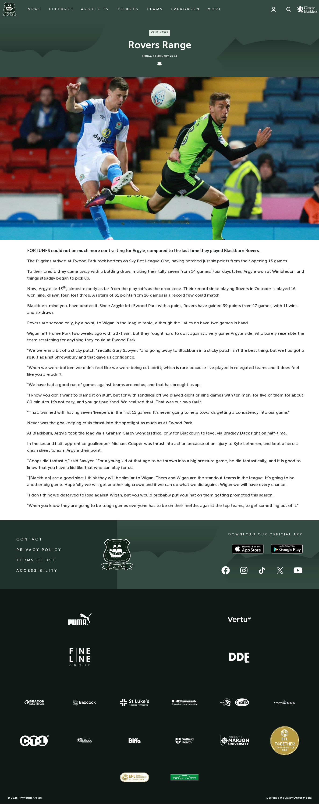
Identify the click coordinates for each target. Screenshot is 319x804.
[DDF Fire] (239, 657)
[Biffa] (134, 740)
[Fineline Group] (79, 657)
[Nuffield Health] (184, 740)
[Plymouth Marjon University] (234, 740)
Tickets (128, 9)
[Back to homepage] (9, 9)
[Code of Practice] (284, 740)
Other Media (302, 797)
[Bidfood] (84, 740)
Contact (29, 539)
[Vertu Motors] (239, 619)
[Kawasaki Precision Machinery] (184, 702)
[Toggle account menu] (273, 9)
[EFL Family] (134, 777)
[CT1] (34, 740)
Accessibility (37, 570)
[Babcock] (84, 702)
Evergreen (185, 9)
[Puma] (79, 619)
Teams (154, 9)
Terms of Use (36, 560)
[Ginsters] (234, 702)
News (35, 9)
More (215, 9)
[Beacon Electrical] (34, 702)
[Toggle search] (289, 9)
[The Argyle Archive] (184, 777)
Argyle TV (95, 9)
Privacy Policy (38, 549)
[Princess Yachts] (284, 703)
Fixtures (61, 9)
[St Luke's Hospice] (134, 702)
